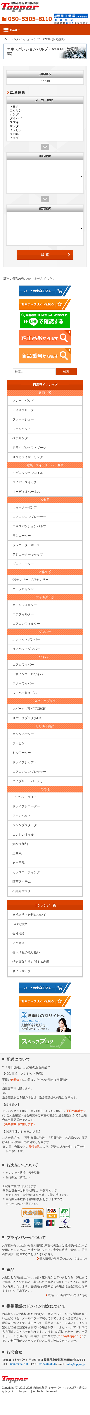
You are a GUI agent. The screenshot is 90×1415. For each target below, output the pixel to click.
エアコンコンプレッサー (29, 517)
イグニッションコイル (27, 473)
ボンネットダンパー (26, 639)
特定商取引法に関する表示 (30, 961)
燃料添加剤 (20, 844)
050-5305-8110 (27, 18)
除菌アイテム (21, 881)
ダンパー (45, 631)
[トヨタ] (45, 107)
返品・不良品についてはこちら (68, 1295)
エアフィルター (23, 614)
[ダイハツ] (45, 118)
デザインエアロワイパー (29, 674)
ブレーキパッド (23, 400)
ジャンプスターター (26, 825)
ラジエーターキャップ (27, 554)
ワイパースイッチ (24, 482)
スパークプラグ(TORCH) (29, 708)
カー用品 (18, 863)
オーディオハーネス (26, 491)
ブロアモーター (23, 564)
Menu (45, 29)
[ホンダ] (45, 114)
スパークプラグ (45, 701)
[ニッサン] (45, 111)
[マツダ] (45, 126)
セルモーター (21, 752)
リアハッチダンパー (26, 649)
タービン (18, 743)
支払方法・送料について (29, 914)
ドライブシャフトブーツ (29, 447)
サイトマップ (21, 971)
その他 (45, 789)
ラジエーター (21, 535)
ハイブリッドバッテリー (29, 781)
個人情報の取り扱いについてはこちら (64, 1258)
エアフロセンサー (24, 589)
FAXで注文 (20, 924)
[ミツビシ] (45, 130)
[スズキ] (45, 122)
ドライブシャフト (24, 762)
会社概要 (18, 933)
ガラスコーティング (26, 872)
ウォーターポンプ (24, 507)
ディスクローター (24, 410)
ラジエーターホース (26, 545)
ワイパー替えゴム (24, 693)
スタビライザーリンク (27, 457)
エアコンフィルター (26, 623)
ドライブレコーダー (26, 806)
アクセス (18, 943)
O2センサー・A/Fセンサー (30, 579)
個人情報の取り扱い (26, 952)
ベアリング (20, 438)
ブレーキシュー (23, 419)
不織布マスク (21, 891)
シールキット (21, 428)
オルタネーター (23, 734)
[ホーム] (5, 39)
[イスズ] (45, 138)
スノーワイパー (23, 683)
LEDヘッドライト (24, 797)
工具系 (17, 853)
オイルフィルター (24, 605)
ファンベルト (21, 815)
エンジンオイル (23, 834)
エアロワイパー (23, 664)
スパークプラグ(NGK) (27, 718)
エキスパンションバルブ (29, 526)
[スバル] (45, 134)
